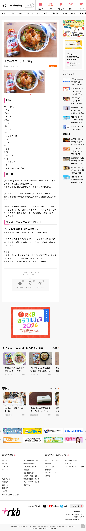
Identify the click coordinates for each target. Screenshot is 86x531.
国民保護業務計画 (30, 467)
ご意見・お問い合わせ (31, 476)
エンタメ (64, 13)
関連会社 (27, 485)
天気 (38, 13)
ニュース (30, 13)
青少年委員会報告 (30, 473)
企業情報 (48, 464)
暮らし (55, 13)
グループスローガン (52, 460)
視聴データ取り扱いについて (75, 514)
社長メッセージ (7, 479)
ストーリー (6, 485)
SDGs (73, 13)
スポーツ (46, 13)
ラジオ (12, 13)
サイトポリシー (79, 512)
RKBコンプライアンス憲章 (74, 467)
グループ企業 (50, 467)
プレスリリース (50, 473)
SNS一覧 (76, 506)
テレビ (4, 13)
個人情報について (71, 460)
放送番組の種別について (32, 460)
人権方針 (68, 464)
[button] (0, 431)
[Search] (30, 5)
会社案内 (5, 491)
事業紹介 (5, 482)
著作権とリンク (79, 517)
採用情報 (5, 488)
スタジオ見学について (31, 482)
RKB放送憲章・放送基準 (11, 495)
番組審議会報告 (29, 464)
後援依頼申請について (31, 479)
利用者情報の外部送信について (74, 519)
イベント (21, 13)
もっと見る (53, 348)
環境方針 (27, 470)
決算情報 (48, 476)
